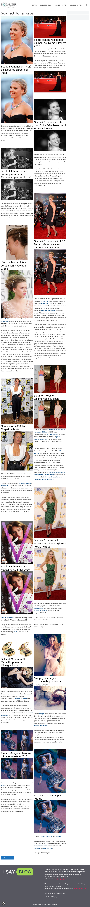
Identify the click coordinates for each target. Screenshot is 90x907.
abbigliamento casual (41, 846)
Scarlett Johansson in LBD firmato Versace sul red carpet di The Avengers (49, 244)
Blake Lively (5, 485)
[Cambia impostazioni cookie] (3, 903)
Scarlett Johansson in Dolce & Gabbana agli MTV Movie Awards (50, 543)
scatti (15, 632)
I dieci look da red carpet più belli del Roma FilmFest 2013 (50, 43)
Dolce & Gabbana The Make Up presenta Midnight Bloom (14, 662)
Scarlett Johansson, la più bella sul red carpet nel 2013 (16, 69)
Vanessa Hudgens (24, 483)
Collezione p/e (60, 5)
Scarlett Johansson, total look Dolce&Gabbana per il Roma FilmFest (50, 125)
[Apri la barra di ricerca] (86, 5)
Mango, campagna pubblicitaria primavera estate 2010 (47, 681)
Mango (41, 714)
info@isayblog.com (60, 879)
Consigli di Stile (76, 5)
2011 (7, 321)
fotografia (37, 848)
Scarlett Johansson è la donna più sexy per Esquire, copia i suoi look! (16, 174)
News (34, 5)
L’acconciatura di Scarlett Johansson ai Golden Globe (15, 265)
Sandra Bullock (39, 608)
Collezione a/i (45, 5)
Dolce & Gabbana (21, 699)
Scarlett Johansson (7, 319)
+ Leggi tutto (7, 857)
